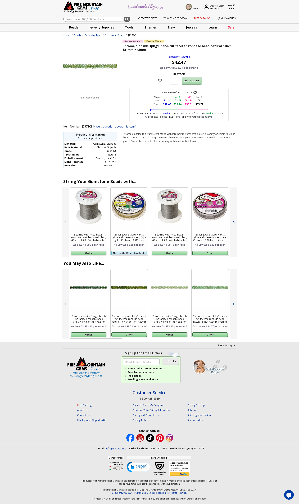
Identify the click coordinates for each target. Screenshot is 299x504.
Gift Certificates (147, 18)
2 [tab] (125, 258)
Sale (231, 27)
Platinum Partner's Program (148, 405)
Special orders (195, 420)
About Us (82, 410)
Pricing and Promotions (145, 415)
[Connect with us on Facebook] (130, 437)
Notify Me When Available (129, 253)
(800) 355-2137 (158, 448)
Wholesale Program (176, 18)
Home (66, 35)
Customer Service (149, 392)
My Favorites (228, 18)
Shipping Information (199, 415)
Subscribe (170, 361)
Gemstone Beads (114, 35)
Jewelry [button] (191, 27)
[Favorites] (160, 80)
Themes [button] (150, 27)
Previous (65, 222)
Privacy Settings (196, 405)
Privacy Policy (140, 420)
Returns (191, 410)
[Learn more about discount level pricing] (195, 92)
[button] (139, 467)
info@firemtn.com (116, 448)
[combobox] (96, 19)
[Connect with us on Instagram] (170, 437)
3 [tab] (178, 258)
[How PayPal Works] (179, 469)
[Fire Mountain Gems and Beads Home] (83, 7)
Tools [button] (129, 27)
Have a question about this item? (114, 126)
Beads (77, 35)
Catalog (84, 405)
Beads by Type (93, 35)
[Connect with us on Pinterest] (160, 437)
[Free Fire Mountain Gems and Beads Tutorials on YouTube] (140, 437)
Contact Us (83, 415)
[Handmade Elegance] (145, 6)
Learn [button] (212, 27)
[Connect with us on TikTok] (150, 437)
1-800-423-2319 (149, 399)
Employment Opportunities (92, 420)
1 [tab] (72, 258)
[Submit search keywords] (127, 19)
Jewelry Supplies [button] (101, 27)
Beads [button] (73, 27)
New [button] (171, 27)
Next (233, 222)
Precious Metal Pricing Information (151, 410)
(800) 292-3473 (195, 448)
